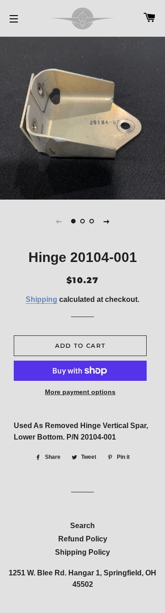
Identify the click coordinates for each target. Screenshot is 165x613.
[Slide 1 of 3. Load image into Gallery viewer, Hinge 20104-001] (73, 221)
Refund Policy (82, 539)
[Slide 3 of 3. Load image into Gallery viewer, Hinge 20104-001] (91, 221)
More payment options (80, 392)
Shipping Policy (82, 552)
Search (82, 525)
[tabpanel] (82, 117)
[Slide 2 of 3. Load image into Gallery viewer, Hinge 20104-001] (82, 221)
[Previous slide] (59, 221)
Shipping (41, 299)
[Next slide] (106, 221)
